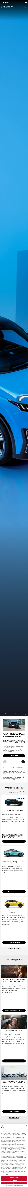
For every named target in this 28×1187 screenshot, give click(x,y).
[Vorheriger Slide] (5, 761)
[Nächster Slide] (23, 761)
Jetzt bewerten (14, 1111)
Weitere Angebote (14, 948)
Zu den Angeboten (14, 841)
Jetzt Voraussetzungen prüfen (14, 1010)
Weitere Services (14, 1117)
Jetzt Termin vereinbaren (14, 1061)
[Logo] (5, 2)
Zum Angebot (14, 755)
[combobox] (14, 7)
